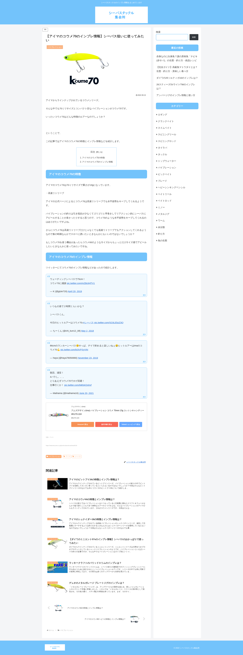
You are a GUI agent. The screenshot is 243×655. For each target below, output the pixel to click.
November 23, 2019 (88, 358)
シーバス (78, 456)
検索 (158, 32)
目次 (92, 152)
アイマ (68, 456)
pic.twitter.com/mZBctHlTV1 (81, 283)
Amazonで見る (82, 424)
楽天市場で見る (106, 424)
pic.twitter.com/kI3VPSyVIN (74, 349)
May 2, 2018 (87, 331)
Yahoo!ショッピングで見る (131, 424)
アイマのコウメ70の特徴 (93, 157)
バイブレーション (55, 456)
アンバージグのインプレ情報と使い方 (175, 95)
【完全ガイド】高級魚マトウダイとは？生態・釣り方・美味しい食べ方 (176, 69)
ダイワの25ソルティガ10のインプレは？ (177, 78)
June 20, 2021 (86, 393)
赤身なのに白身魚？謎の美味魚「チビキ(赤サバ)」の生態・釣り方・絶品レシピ (176, 58)
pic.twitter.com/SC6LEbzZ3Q (108, 322)
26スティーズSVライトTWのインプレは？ (175, 86)
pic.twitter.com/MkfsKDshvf (78, 385)
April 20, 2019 (75, 291)
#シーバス (88, 322)
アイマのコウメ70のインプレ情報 (97, 162)
